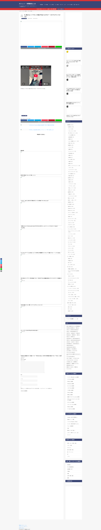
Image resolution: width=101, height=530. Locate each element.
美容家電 (71, 177)
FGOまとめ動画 (70, 392)
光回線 (70, 258)
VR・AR (70, 266)
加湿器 (70, 155)
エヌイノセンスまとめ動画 (71, 404)
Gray (68, 331)
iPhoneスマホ (71, 210)
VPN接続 (70, 260)
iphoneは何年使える (74, 331)
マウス (70, 244)
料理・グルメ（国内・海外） (72, 443)
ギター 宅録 (69, 358)
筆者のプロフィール (23, 525)
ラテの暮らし (69, 361)
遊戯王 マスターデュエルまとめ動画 (73, 396)
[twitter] (81, 0)
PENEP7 (73, 336)
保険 (68, 473)
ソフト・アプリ (71, 254)
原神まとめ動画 (70, 394)
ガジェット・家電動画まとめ (27, 3)
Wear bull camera (70, 345)
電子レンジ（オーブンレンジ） (74, 165)
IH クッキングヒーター (72, 171)
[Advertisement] (41, 58)
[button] (24, 46)
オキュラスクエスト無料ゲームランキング (73, 354)
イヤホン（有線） (24, 18)
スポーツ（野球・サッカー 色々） (73, 432)
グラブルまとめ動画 (70, 379)
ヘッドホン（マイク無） (73, 298)
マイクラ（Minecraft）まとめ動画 (73, 377)
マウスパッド (71, 246)
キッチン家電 (71, 159)
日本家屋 (75, 361)
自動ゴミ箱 (71, 143)
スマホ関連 (70, 204)
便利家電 (70, 202)
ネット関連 (70, 256)
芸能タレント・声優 (70, 419)
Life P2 (68, 333)
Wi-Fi (69, 262)
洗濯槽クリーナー (75, 363)
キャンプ (68, 434)
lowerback (73, 333)
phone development (76, 338)
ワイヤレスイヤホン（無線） (73, 296)
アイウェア (74, 350)
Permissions (69, 338)
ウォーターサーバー (72, 169)
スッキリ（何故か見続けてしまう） (73, 423)
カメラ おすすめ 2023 (70, 356)
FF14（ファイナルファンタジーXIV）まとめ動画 (73, 400)
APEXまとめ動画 (70, 381)
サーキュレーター (72, 151)
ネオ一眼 (70, 280)
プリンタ (70, 250)
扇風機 (70, 149)
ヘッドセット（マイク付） (73, 288)
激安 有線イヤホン (70, 365)
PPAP (68, 340)
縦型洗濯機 (71, 137)
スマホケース (71, 214)
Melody (78, 333)
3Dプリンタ (71, 252)
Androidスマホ (71, 208)
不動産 (68, 471)
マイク (70, 300)
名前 (21, 374)
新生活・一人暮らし (72, 200)
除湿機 (70, 157)
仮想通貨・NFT (70, 469)
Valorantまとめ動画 (70, 383)
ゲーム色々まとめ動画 (71, 408)
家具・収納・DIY (71, 302)
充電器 (70, 216)
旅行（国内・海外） (70, 449)
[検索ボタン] (81, 4)
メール (22, 378)
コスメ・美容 (69, 445)
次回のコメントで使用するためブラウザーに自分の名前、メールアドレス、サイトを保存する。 (36, 388)
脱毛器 (70, 179)
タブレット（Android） (73, 212)
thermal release (76, 343)
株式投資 (68, 464)
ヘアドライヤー (72, 183)
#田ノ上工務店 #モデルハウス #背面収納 (73, 326)
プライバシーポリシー (23, 526)
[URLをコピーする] (1, 271)
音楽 (68, 428)
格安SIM (70, 206)
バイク (68, 456)
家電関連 (70, 124)
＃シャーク (69, 368)
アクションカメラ (72, 282)
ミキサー (70, 167)
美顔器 (70, 181)
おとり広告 (69, 350)
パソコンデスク (71, 240)
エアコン (70, 147)
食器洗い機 (71, 175)
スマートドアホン (71, 220)
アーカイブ (68, 318)
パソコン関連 (71, 226)
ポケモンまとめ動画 (70, 402)
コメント (23, 360)
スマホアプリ (71, 224)
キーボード (70, 248)
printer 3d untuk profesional (75, 340)
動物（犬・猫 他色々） (71, 430)
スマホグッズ (71, 222)
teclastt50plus (69, 343)
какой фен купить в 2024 (71, 347)
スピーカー (71, 292)
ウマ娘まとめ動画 (70, 390)
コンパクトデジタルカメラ (73, 278)
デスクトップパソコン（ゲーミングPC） (74, 231)
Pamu (68, 336)
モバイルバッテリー (72, 218)
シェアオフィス (76, 358)
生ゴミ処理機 (71, 173)
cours (68, 329)
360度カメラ (71, 284)
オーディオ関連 (71, 286)
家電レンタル (71, 198)
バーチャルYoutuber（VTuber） (72, 421)
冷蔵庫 (70, 161)
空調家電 (70, 145)
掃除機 (70, 139)
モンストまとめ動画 (70, 385)
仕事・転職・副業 (70, 475)
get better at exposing (74, 329)
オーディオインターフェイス (73, 290)
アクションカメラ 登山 (71, 352)
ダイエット (69, 447)
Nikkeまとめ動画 (70, 406)
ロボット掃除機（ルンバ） (73, 141)
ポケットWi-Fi (71, 264)
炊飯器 (70, 163)
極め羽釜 (68, 363)
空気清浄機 (71, 153)
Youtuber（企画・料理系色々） (72, 417)
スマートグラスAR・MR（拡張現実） (74, 271)
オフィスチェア (71, 242)
